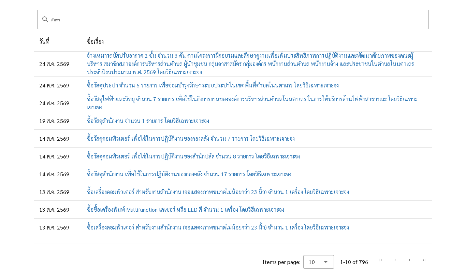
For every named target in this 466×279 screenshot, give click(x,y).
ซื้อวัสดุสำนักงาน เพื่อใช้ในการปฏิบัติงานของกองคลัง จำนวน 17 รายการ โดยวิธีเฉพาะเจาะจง (189, 174)
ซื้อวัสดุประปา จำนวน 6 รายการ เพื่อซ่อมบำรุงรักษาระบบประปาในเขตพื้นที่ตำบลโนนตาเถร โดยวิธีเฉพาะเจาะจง (213, 85)
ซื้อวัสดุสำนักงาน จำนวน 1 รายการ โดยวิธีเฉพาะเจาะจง (148, 120)
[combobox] (318, 262)
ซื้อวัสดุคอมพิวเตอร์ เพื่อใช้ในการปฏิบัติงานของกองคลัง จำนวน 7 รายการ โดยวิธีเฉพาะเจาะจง (191, 138)
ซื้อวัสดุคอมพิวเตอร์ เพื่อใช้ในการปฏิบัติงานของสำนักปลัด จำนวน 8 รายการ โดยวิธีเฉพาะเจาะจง (193, 156)
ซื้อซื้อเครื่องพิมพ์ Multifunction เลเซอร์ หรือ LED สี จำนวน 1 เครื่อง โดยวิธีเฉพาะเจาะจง (185, 209)
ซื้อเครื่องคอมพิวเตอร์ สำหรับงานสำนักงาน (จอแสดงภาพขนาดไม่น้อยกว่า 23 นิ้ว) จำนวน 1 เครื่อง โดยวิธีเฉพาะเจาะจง (218, 191)
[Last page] (424, 260)
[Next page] (409, 260)
